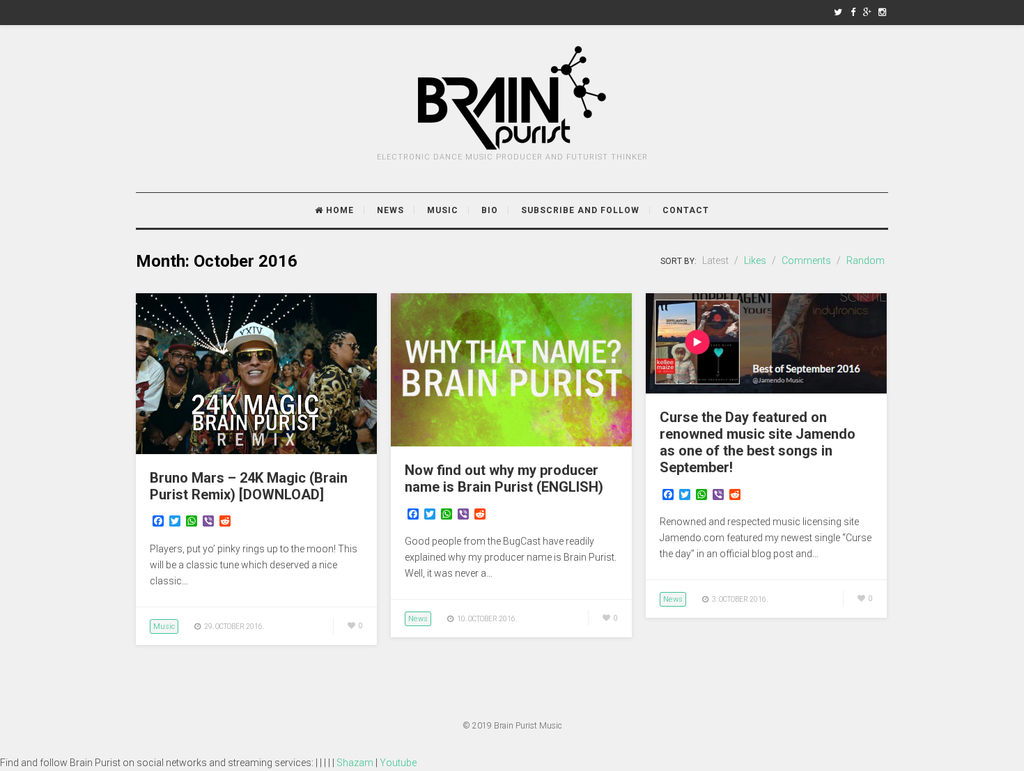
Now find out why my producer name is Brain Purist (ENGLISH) (504, 478)
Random (865, 260)
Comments (806, 260)
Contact (685, 210)
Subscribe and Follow (580, 210)
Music (442, 210)
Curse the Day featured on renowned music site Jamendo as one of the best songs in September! (757, 442)
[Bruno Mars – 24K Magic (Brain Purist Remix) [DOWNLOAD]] (256, 450)
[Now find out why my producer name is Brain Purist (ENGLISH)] (511, 443)
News (390, 210)
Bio (489, 210)
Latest (715, 260)
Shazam (354, 762)
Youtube (398, 762)
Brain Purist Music (528, 726)
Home (338, 210)
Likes (755, 260)
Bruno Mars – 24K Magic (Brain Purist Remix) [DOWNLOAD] (249, 486)
